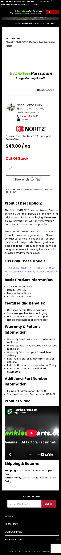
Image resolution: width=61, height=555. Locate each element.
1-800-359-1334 (28, 116)
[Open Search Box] (11, 12)
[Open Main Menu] (5, 12)
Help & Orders (14, 539)
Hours (9, 516)
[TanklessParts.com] (28, 11)
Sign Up (48, 504)
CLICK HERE (23, 470)
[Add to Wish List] (10, 168)
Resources (11, 524)
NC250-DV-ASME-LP (22, 271)
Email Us (26, 119)
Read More (12, 139)
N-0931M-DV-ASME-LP (18, 268)
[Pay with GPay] (28, 179)
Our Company (13, 531)
